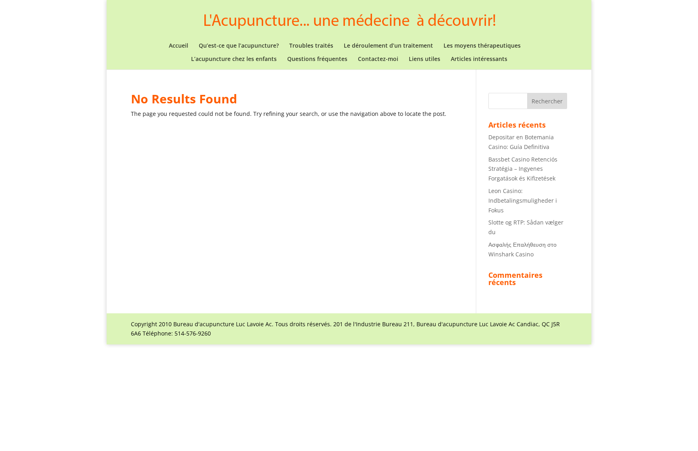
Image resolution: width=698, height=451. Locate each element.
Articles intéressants (479, 59)
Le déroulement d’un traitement (388, 46)
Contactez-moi (378, 59)
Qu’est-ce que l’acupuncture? (239, 46)
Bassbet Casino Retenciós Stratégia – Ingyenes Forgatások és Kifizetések (522, 168)
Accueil (178, 46)
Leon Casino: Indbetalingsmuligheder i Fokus (522, 200)
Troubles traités (311, 46)
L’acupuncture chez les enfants (234, 59)
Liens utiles (424, 59)
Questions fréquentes (317, 59)
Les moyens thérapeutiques (482, 46)
